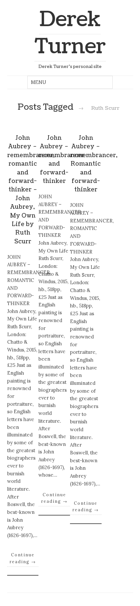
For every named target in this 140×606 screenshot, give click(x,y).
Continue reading (22, 558)
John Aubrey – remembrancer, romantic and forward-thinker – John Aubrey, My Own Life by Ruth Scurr (31, 190)
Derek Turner (70, 33)
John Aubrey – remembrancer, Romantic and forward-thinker (94, 164)
